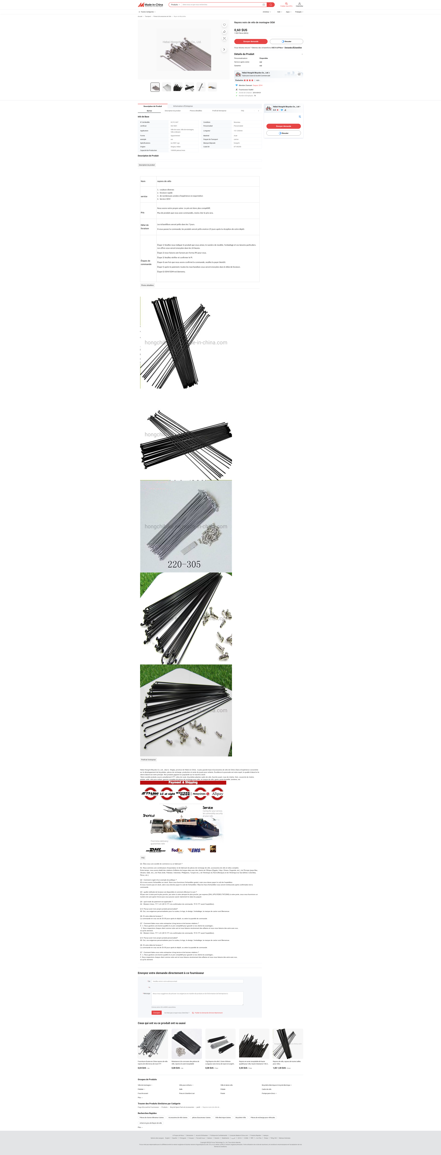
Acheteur (266, 12)
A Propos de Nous (178, 1135)
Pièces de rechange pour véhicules (263, 1117)
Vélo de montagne (144, 1085)
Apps (288, 12)
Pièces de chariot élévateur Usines (152, 1117)
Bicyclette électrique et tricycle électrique (276, 1085)
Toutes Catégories (147, 12)
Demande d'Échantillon (293, 48)
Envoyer (156, 1012)
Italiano (209, 1138)
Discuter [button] (288, 41)
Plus (139, 1127)
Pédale (222, 1089)
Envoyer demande (250, 41)
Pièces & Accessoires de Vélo (162, 16)
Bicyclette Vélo (241, 1117)
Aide (278, 12)
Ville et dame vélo (226, 1085)
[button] (254, 111)
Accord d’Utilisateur (202, 1135)
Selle (180, 1089)
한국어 (240, 1138)
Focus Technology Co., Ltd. (219, 1142)
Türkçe (266, 1138)
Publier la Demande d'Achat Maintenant (207, 1013)
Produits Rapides (255, 1135)
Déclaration (189, 1135)
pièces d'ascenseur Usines (201, 1117)
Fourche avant (143, 1093)
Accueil (140, 16)
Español (174, 1138)
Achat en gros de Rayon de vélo (151, 1123)
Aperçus (265, 1135)
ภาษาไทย (258, 1138)
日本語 (246, 1138)
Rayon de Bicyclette (180, 16)
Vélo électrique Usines (223, 1117)
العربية (233, 1138)
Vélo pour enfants (185, 1085)
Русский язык (200, 1138)
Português (183, 1138)
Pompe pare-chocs (268, 1093)
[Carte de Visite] (300, 116)
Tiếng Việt (273, 1138)
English (167, 1138)
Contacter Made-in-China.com (238, 1135)
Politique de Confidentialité (218, 1135)
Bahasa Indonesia (284, 1138)
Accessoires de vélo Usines (177, 1117)
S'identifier (299, 6)
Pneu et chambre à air (187, 1093)
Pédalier (141, 1089)
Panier (222, 1093)
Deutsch (216, 1138)
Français (191, 1138)
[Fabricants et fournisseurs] (150, 4)
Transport (148, 16)
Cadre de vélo (266, 1089)
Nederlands (225, 1138)
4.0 (274, 110)
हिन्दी (252, 1138)
